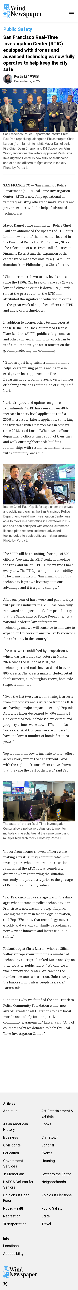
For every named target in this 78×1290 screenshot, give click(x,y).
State (45, 1216)
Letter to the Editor (56, 1174)
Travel (46, 1224)
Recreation (11, 1216)
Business (10, 1137)
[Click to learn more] (5, 1284)
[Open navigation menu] (71, 11)
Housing (48, 1161)
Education (11, 1153)
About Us (10, 1111)
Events (46, 1153)
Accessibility (13, 1254)
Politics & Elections (56, 1195)
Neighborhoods (53, 1182)
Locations (11, 1246)
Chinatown (49, 1137)
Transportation (14, 1224)
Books (46, 1124)
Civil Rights (12, 1145)
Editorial (47, 1145)
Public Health (13, 1208)
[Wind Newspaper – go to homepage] (22, 11)
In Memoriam (13, 1174)
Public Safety (17, 29)
